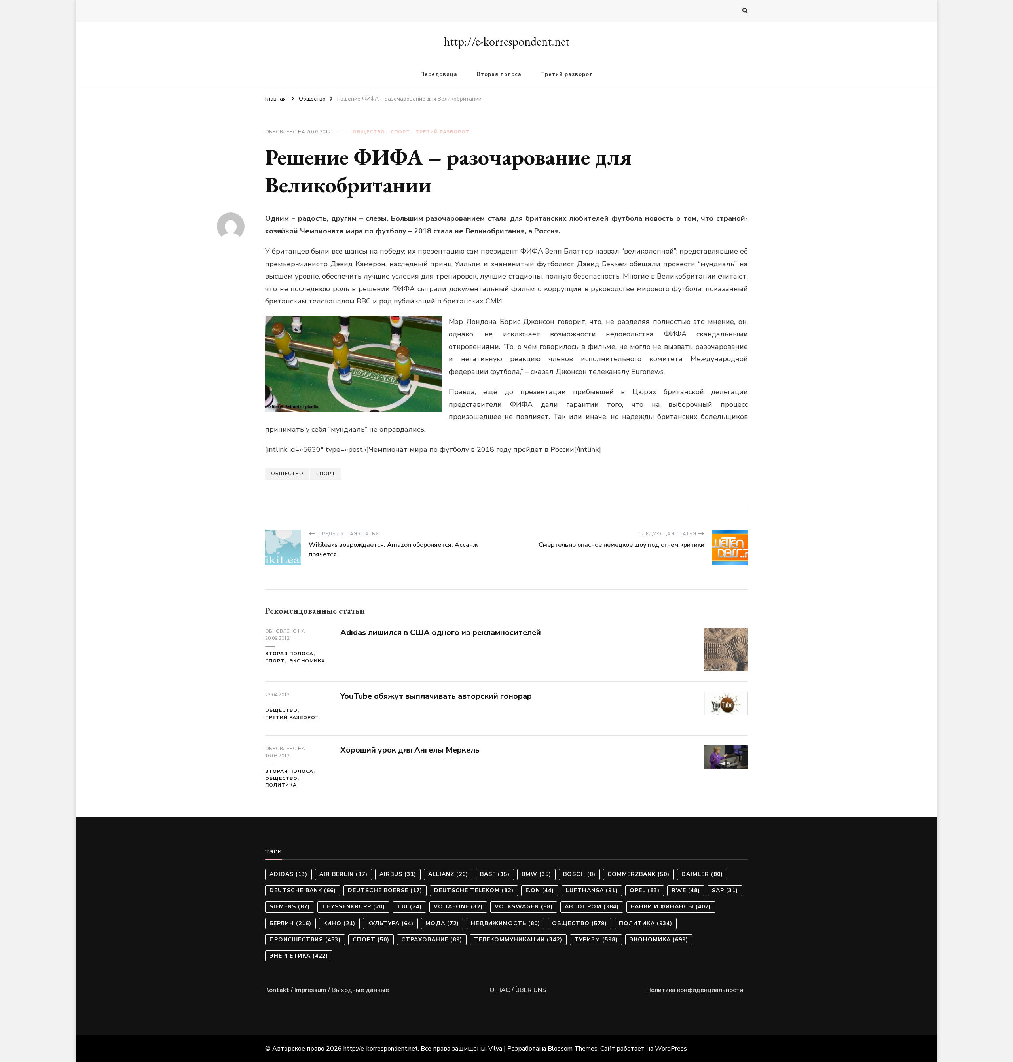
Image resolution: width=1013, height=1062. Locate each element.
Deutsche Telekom (474, 890)
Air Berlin (343, 874)
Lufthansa (592, 890)
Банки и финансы (671, 906)
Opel (645, 890)
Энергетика (298, 956)
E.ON (539, 890)
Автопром (592, 906)
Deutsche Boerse (385, 890)
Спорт (400, 132)
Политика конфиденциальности (694, 990)
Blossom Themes (573, 1048)
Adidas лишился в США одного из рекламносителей (440, 632)
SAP (725, 890)
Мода (442, 923)
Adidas (288, 874)
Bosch (579, 874)
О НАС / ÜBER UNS (517, 990)
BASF (495, 874)
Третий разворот (567, 74)
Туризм (596, 939)
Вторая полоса (499, 74)
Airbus (397, 874)
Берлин (290, 923)
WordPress (671, 1048)
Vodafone (458, 906)
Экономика (307, 661)
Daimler (702, 874)
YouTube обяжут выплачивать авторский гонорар (436, 696)
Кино (339, 923)
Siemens (289, 906)
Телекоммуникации (518, 939)
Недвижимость (505, 923)
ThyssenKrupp (353, 906)
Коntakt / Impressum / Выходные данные (327, 990)
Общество (369, 132)
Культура (390, 923)
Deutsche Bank (302, 890)
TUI (409, 906)
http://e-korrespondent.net (506, 41)
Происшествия (305, 939)
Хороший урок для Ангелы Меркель (410, 750)
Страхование (431, 939)
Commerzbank (638, 874)
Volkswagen (524, 906)
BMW (536, 874)
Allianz (448, 874)
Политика (281, 785)
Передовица (438, 74)
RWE (686, 890)
